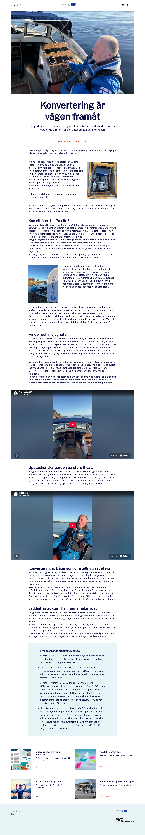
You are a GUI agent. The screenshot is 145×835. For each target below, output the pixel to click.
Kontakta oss (16, 814)
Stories (84, 141)
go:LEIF (39, 767)
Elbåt (102, 796)
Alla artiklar (16, 811)
